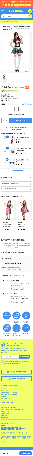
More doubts (5, 398)
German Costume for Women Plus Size (8, 224)
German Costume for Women (22, 224)
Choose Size (25, 453)
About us (4, 417)
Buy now (20, 121)
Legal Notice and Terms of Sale (12, 409)
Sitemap (4, 415)
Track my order (18, 378)
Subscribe (24, 357)
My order (4, 391)
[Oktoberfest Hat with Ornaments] (12, 151)
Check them (26, 29)
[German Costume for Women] (24, 210)
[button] (30, 219)
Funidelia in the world (8, 407)
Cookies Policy (6, 413)
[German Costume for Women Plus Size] (8, 210)
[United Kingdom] (3, 429)
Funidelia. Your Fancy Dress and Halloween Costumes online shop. (16, 11)
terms (11, 363)
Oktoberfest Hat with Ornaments (23, 149)
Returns (4, 396)
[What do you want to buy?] (2, 11)
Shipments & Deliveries (9, 395)
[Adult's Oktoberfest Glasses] (12, 162)
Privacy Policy (6, 411)
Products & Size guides (9, 393)
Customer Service (18, 372)
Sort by (5, 275)
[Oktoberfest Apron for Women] (12, 140)
